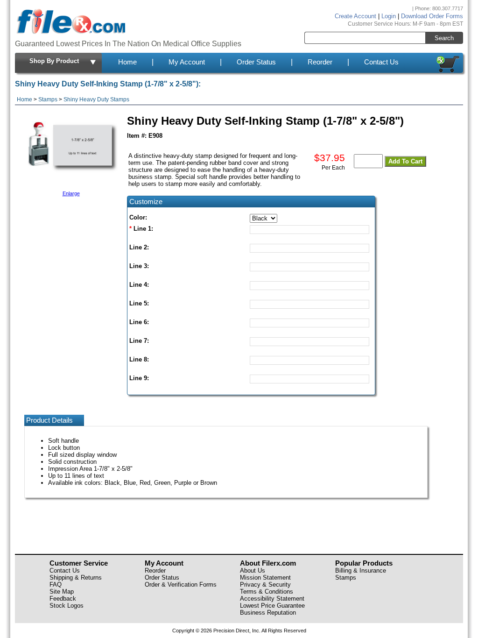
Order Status (256, 62)
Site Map (61, 591)
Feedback (62, 598)
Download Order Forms (432, 16)
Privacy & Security (265, 584)
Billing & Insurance (360, 570)
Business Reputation (268, 612)
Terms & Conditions (266, 591)
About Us (252, 570)
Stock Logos (66, 605)
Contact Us (381, 62)
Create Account (355, 16)
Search (444, 38)
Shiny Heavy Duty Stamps (96, 99)
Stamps (47, 99)
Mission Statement (265, 577)
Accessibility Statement (272, 598)
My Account (187, 62)
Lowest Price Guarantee (272, 605)
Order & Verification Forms (181, 584)
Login (388, 16)
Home (127, 62)
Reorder (320, 62)
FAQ (55, 584)
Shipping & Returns (75, 577)
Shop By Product (54, 60)
